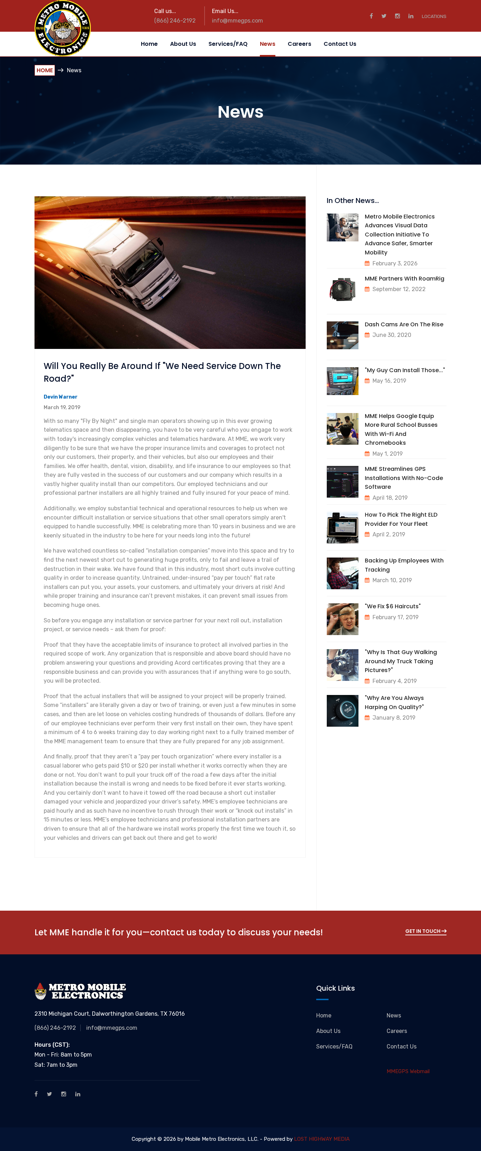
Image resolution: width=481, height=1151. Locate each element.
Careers (299, 44)
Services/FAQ (228, 44)
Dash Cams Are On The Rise (404, 324)
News (267, 44)
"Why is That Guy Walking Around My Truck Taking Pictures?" (401, 661)
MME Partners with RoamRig (404, 279)
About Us (183, 44)
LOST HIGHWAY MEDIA (322, 1139)
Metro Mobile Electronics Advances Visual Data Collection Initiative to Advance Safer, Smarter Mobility (400, 235)
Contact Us (340, 44)
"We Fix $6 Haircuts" (393, 606)
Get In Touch (423, 931)
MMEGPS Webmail (408, 1071)
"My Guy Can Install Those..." (405, 370)
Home (149, 44)
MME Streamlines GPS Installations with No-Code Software (404, 478)
